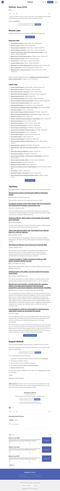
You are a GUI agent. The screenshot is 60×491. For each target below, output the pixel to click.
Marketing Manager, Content (18, 164)
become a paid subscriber (15, 79)
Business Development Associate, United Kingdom (23, 167)
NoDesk (10, 9)
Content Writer (14, 61)
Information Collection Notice (29, 403)
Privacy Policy (39, 403)
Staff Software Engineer (17, 123)
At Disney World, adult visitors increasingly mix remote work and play (29, 219)
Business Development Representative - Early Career (24, 114)
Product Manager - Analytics (18, 145)
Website (22, 378)
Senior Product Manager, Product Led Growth (22, 112)
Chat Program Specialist (17, 154)
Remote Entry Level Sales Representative (21, 56)
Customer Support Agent (17, 63)
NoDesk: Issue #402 (14, 447)
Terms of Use (35, 402)
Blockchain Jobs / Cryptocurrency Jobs (20, 70)
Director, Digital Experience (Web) (19, 160)
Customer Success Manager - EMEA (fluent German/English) (26, 156)
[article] (30, 441)
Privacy (28, 482)
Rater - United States (16, 67)
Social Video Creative (16, 137)
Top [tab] (10, 434)
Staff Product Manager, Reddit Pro (19, 151)
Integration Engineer (16, 162)
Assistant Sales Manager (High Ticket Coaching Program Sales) (27, 52)
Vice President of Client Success (19, 128)
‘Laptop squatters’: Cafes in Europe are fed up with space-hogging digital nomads (27, 260)
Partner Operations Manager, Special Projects (22, 141)
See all (11, 465)
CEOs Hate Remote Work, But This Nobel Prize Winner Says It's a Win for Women (29, 231)
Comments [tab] (11, 420)
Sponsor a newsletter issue (17, 367)
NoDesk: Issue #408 (14, 438)
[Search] (43, 2)
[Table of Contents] (1, 245)
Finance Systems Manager (17, 87)
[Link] (7, 30)
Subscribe (50, 2)
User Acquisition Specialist (17, 98)
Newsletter (11, 378)
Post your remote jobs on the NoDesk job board (26, 365)
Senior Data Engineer (16, 110)
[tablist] (14, 420)
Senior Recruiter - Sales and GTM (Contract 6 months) (24, 147)
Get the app (35, 485)
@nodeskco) (17, 21)
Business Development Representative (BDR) (22, 101)
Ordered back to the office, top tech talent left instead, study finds (29, 272)
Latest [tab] (13, 434)
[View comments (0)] (14, 13)
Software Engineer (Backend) (18, 48)
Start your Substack (27, 485)
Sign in (56, 2)
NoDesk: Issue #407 (14, 456)
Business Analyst (15, 45)
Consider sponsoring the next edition (38, 77)
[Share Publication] (45, 2)
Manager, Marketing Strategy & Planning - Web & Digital (25, 119)
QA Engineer (14, 171)
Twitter (17, 378)
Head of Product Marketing (18, 132)
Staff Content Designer (16, 121)
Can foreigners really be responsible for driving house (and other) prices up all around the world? (29, 310)
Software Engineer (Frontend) (18, 50)
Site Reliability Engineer (17, 43)
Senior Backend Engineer (17, 105)
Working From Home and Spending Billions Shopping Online (28, 194)
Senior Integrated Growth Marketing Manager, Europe (24, 175)
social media (45, 358)
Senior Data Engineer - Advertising (19, 173)
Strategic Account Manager (18, 139)
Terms (31, 482)
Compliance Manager (16, 116)
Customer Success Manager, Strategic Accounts (23, 130)
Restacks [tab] (16, 420)
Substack (24, 488)
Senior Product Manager (17, 134)
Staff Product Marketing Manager (19, 94)
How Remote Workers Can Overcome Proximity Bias (28, 245)
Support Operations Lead (17, 96)
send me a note (42, 370)
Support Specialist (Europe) (17, 58)
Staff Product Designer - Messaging (20, 92)
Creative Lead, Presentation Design (19, 103)
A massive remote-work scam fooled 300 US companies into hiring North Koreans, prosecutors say (30, 204)
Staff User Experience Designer (19, 125)
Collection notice (36, 482)
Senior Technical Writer (17, 89)
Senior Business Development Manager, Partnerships (24, 107)
